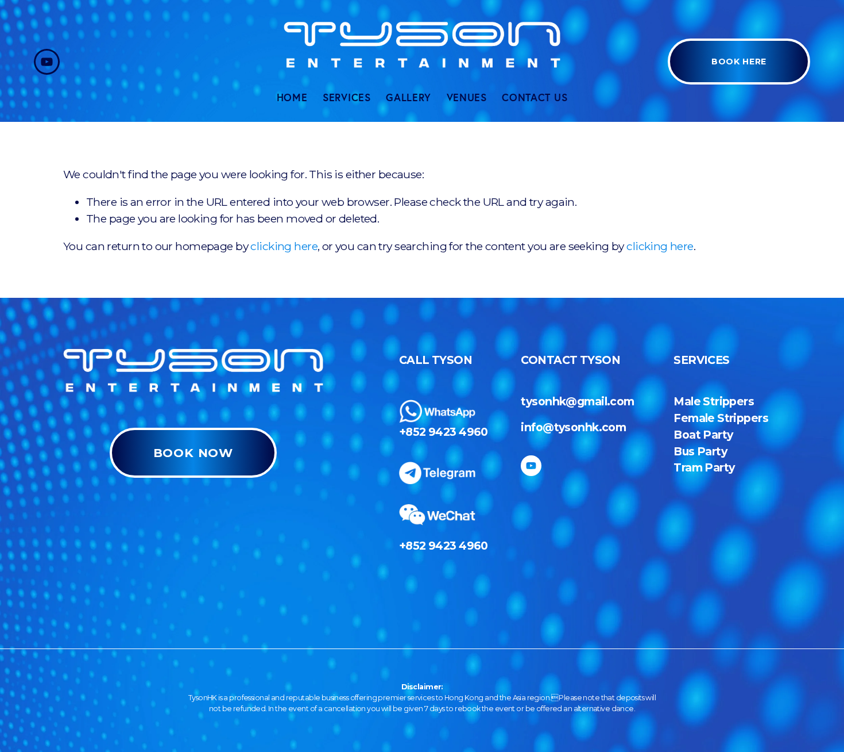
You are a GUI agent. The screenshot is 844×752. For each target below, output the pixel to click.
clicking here (284, 246)
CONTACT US (534, 97)
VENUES (467, 97)
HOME (292, 97)
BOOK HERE (738, 61)
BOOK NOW (193, 453)
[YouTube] (47, 62)
